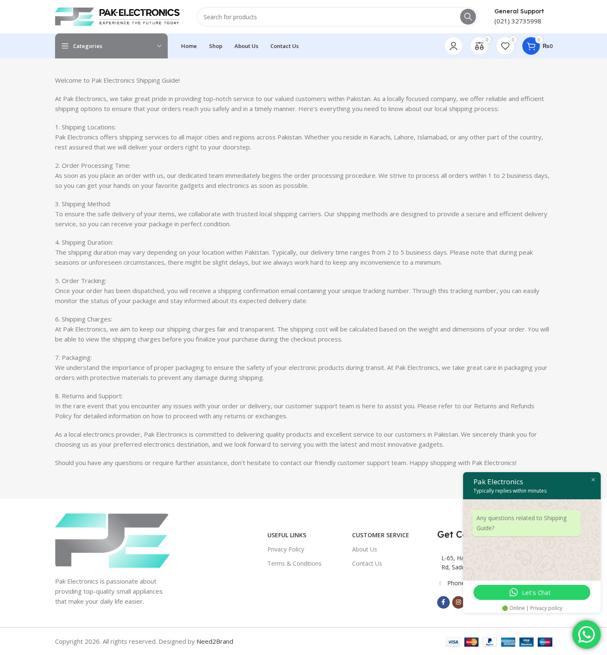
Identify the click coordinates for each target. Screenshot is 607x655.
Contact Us (367, 563)
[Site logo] (117, 16)
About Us (364, 549)
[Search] (468, 17)
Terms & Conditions (294, 563)
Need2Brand (214, 641)
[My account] (453, 46)
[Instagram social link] (458, 602)
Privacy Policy (285, 549)
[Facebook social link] (443, 602)
